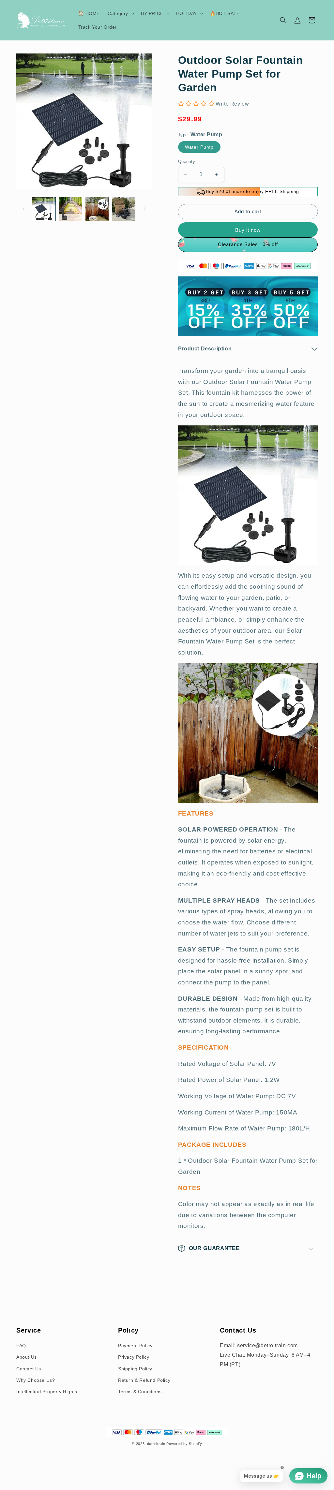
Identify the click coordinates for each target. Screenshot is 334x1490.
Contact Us (28, 1368)
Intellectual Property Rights (46, 1391)
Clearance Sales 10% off (248, 244)
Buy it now (248, 230)
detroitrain (156, 1444)
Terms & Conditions (140, 1391)
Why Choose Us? (35, 1380)
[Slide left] (23, 209)
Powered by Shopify (184, 1444)
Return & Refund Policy (144, 1380)
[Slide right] (145, 209)
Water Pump (199, 147)
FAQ (21, 1345)
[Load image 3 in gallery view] (97, 208)
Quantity (186, 161)
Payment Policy (135, 1345)
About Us (26, 1357)
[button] (120, 13)
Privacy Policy (133, 1357)
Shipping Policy (135, 1368)
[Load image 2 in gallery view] (70, 208)
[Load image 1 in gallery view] (43, 208)
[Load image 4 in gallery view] (123, 208)
